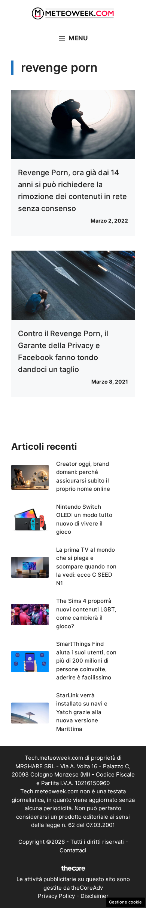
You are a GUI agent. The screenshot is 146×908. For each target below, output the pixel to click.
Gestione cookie (125, 902)
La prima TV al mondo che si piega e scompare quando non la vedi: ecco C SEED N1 (86, 566)
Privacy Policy (56, 895)
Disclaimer (94, 895)
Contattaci (73, 850)
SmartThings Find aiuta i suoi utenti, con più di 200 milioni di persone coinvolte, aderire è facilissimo (86, 660)
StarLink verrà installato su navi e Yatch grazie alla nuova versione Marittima (81, 712)
